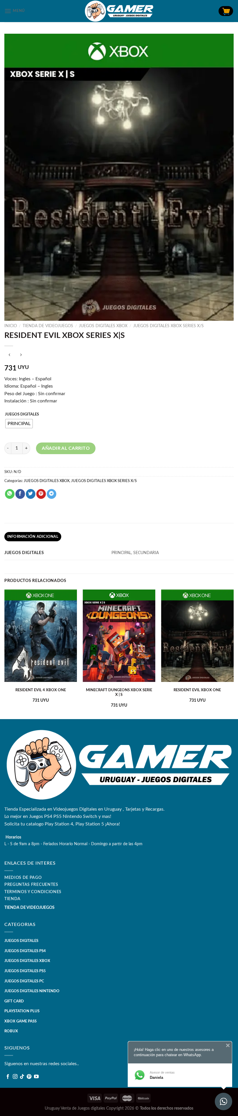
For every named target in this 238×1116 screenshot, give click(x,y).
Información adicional (32, 536)
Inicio (10, 326)
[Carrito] (226, 11)
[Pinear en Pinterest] (41, 494)
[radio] (19, 423)
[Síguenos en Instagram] (15, 1076)
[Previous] (4, 654)
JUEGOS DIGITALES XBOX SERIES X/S (168, 326)
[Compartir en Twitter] (30, 494)
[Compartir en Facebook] (20, 494)
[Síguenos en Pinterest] (29, 1076)
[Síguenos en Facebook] (8, 1076)
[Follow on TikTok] (22, 1076)
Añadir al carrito (66, 448)
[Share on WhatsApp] (10, 494)
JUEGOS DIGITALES (22, 414)
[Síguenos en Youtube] (36, 1076)
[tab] (32, 536)
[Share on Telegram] (51, 494)
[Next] (233, 654)
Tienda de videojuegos (48, 326)
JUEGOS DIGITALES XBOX (103, 326)
